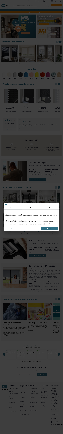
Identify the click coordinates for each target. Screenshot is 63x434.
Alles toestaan (49, 228)
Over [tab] (50, 207)
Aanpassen (30, 228)
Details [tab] (31, 207)
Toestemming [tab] (13, 207)
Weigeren (14, 228)
